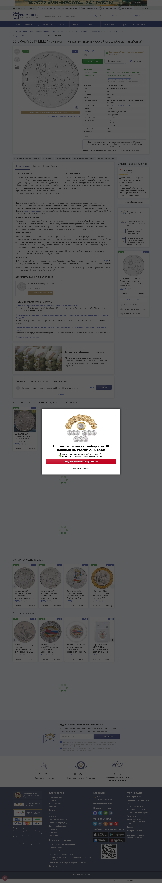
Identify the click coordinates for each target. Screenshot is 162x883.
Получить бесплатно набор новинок (81, 462)
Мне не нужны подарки (81, 468)
